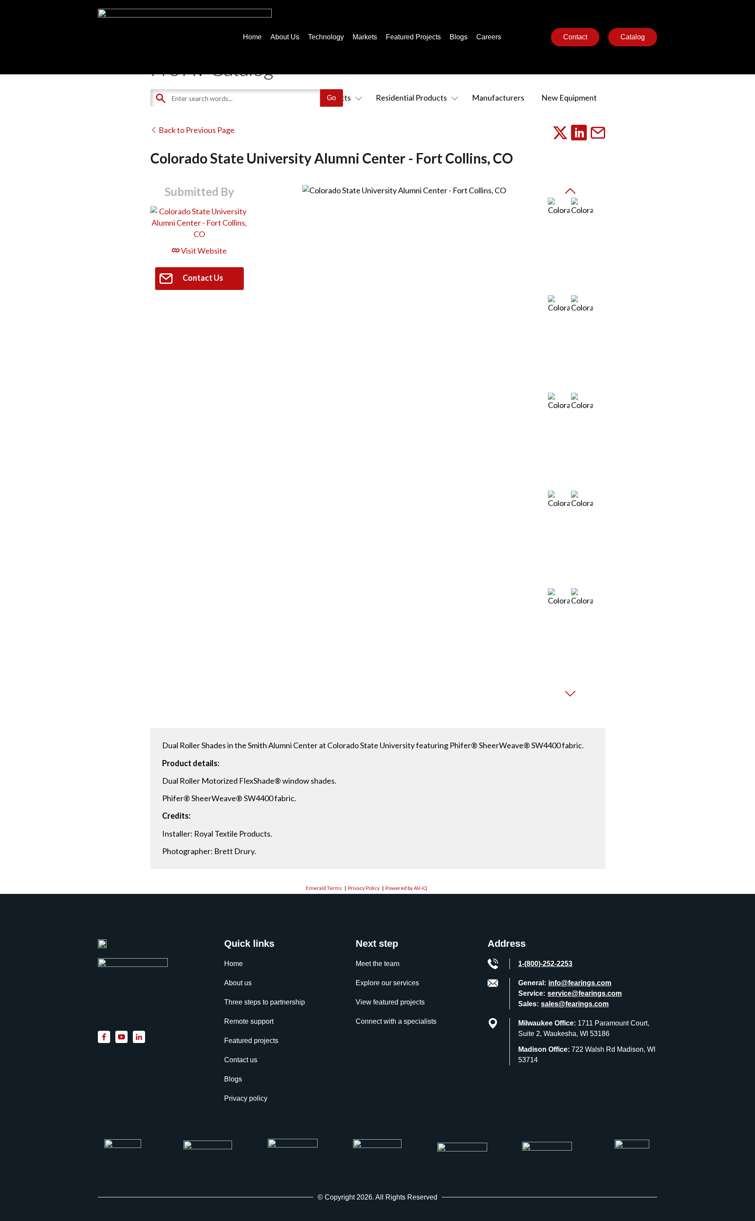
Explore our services (387, 983)
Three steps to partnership (264, 1002)
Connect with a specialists (396, 1021)
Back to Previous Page (196, 130)
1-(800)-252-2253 (545, 963)
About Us (284, 37)
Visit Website (203, 250)
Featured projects (251, 1040)
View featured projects (390, 1002)
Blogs (459, 37)
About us (238, 983)
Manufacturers (498, 97)
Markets (365, 37)
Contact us (240, 1060)
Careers (488, 37)
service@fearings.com (584, 993)
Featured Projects (413, 37)
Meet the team (377, 963)
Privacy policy (245, 1098)
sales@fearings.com (575, 1004)
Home (252, 37)
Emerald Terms (324, 888)
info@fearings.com (579, 983)
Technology (326, 37)
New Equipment (569, 97)
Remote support (249, 1021)
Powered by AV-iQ (406, 888)
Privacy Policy (364, 888)
